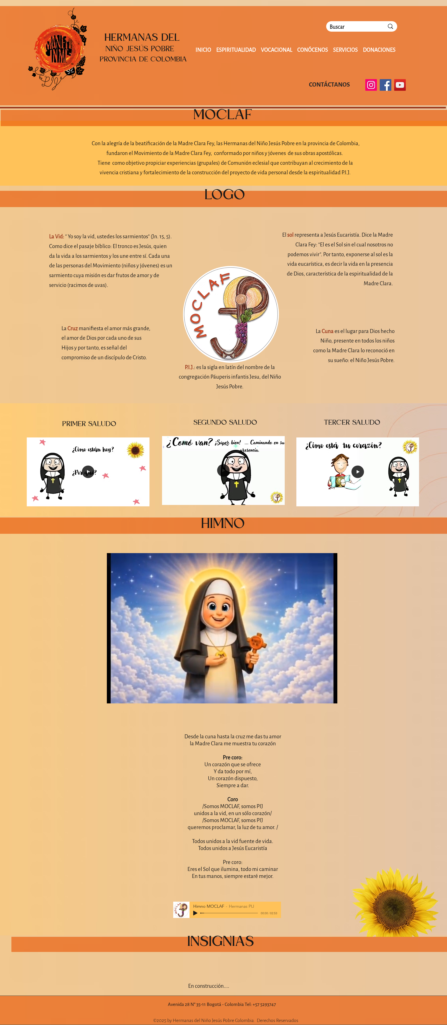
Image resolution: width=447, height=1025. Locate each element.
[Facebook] (385, 85)
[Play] (195, 913)
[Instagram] (371, 85)
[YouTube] (400, 85)
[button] (143, 501)
